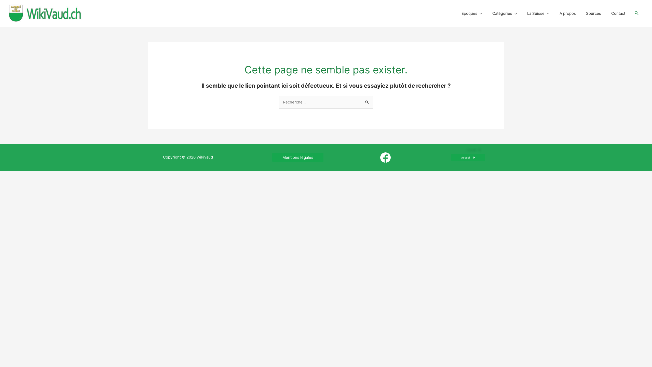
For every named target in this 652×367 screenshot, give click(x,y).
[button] (636, 13)
